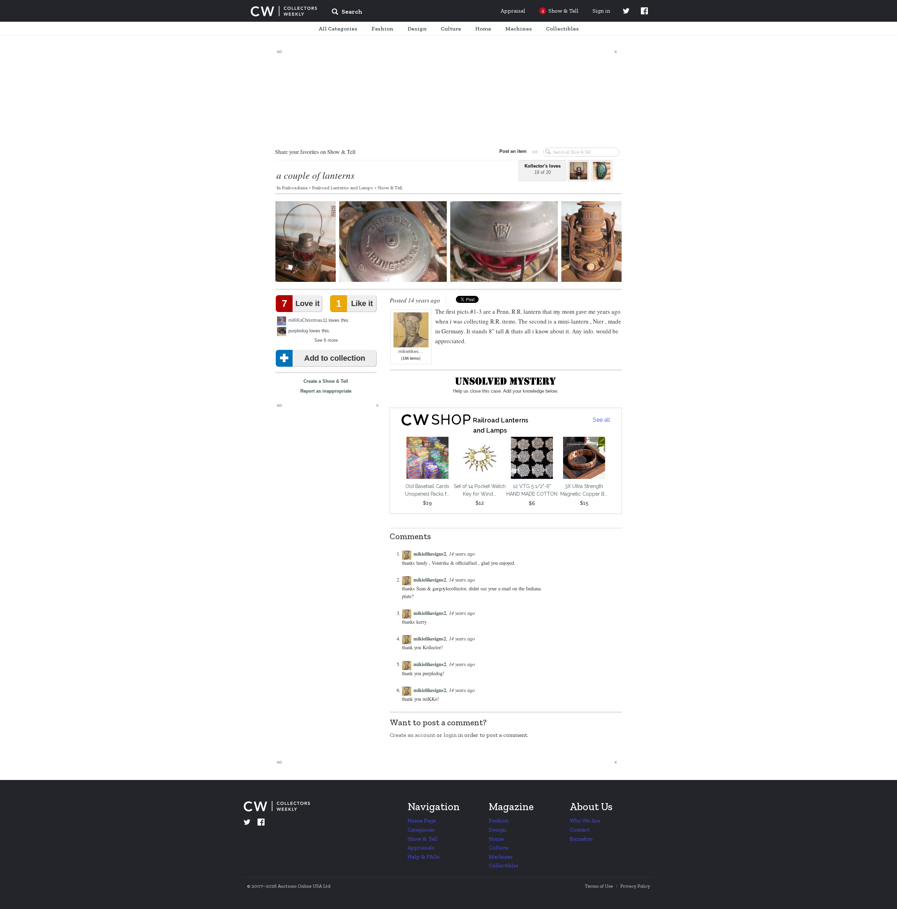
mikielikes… (410, 351)
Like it (354, 303)
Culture (498, 847)
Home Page (422, 820)
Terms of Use (599, 886)
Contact (579, 829)
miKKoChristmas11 (307, 320)
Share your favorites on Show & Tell (315, 151)
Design (497, 829)
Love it (301, 303)
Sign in (601, 10)
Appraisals (421, 847)
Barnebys (581, 838)
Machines (501, 856)
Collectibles (504, 865)
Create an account (412, 735)
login (450, 735)
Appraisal (513, 10)
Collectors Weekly (284, 11)
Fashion (498, 820)
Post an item (513, 151)
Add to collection (334, 358)
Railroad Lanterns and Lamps (342, 187)
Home (496, 838)
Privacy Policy (635, 886)
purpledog (298, 330)
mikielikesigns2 (429, 553)
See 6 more (326, 340)
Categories (421, 829)
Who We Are (585, 820)
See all (601, 419)
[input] (398, 12)
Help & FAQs (424, 856)
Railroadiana (295, 187)
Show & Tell (389, 187)
